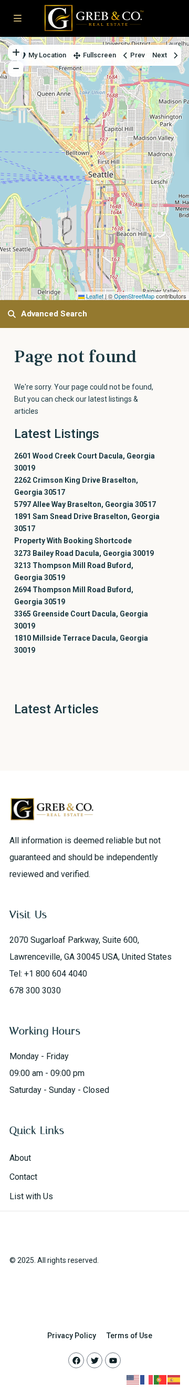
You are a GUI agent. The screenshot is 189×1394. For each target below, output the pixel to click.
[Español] (174, 1379)
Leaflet (94, 296)
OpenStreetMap (134, 296)
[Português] (160, 1379)
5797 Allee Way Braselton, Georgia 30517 (85, 504)
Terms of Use (129, 1335)
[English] (133, 1379)
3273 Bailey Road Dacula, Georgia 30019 (84, 553)
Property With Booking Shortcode (73, 540)
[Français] (147, 1379)
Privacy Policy (71, 1335)
